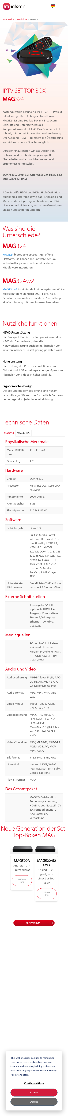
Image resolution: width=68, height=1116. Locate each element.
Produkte (22, 19)
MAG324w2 (10, 289)
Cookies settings (34, 1083)
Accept (34, 1092)
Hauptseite (8, 19)
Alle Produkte (33, 923)
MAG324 (8, 254)
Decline (34, 1101)
